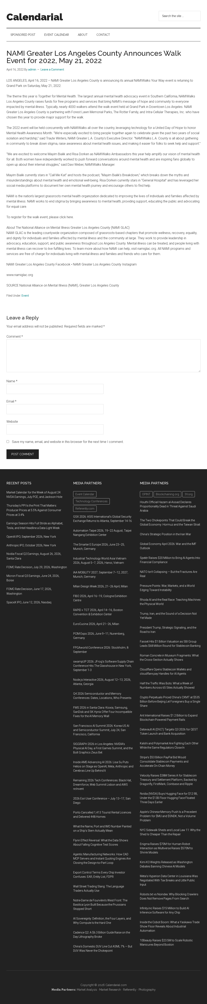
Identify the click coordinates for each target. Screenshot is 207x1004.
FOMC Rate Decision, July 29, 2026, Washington (36, 567)
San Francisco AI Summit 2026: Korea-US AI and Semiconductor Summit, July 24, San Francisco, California (101, 730)
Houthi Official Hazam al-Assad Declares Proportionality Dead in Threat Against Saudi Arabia (168, 506)
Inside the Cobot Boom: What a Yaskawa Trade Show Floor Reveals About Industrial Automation (170, 926)
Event (25, 295)
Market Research (110, 989)
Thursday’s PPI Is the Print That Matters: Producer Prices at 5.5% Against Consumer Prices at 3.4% (33, 510)
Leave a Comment (52, 69)
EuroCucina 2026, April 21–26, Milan (96, 624)
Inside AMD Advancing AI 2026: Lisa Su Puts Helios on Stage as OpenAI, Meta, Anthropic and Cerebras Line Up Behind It (103, 766)
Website (12, 422)
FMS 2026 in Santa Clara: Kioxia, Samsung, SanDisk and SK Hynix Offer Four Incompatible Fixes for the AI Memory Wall (102, 712)
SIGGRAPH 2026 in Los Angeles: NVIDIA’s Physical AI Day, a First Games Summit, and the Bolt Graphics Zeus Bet (103, 748)
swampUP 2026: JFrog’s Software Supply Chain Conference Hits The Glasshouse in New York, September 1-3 (103, 666)
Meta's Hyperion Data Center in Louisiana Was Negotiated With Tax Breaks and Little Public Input (169, 880)
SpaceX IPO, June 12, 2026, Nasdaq (28, 602)
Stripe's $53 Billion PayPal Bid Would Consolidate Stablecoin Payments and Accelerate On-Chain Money (164, 761)
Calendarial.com (116, 985)
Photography (147, 989)
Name (11, 381)
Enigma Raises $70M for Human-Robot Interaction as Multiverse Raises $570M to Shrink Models (166, 848)
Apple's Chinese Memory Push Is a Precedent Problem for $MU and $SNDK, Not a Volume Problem (168, 816)
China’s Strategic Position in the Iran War (165, 534)
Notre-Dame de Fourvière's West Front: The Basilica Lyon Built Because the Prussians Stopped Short (100, 904)
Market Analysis (87, 989)
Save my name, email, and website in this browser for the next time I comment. (68, 442)
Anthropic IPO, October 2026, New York (31, 545)
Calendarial (34, 17)
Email (11, 401)
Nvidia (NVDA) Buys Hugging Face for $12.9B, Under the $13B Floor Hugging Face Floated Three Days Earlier (169, 798)
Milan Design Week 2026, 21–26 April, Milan (100, 586)
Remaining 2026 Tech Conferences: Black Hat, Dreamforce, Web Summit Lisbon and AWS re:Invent (102, 784)
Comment (14, 336)
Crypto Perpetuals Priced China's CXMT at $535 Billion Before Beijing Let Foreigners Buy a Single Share (170, 701)
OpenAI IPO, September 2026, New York (31, 536)
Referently (129, 989)
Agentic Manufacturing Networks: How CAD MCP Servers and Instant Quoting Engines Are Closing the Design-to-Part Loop (102, 858)
